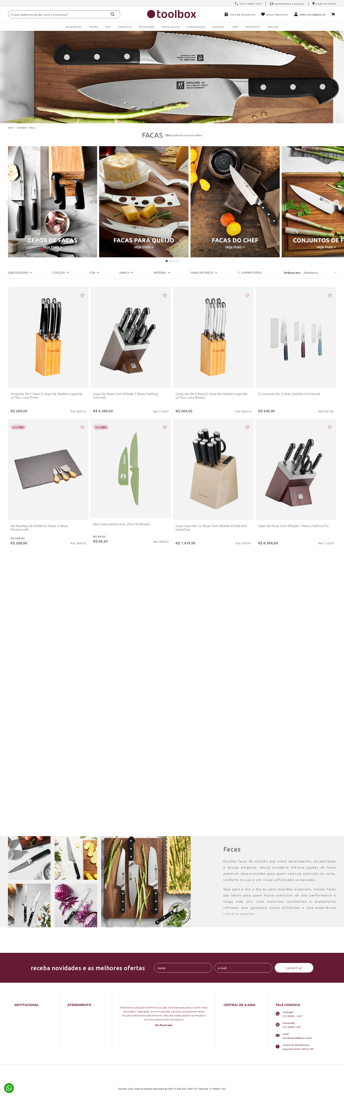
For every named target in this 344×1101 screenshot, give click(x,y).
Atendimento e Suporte (289, 3)
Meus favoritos (277, 14)
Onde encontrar (326, 3)
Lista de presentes (243, 14)
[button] (20, 272)
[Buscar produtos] (112, 14)
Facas (32, 127)
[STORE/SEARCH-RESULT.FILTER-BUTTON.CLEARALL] (250, 272)
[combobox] (64, 14)
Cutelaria (21, 127)
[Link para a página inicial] (11, 127)
